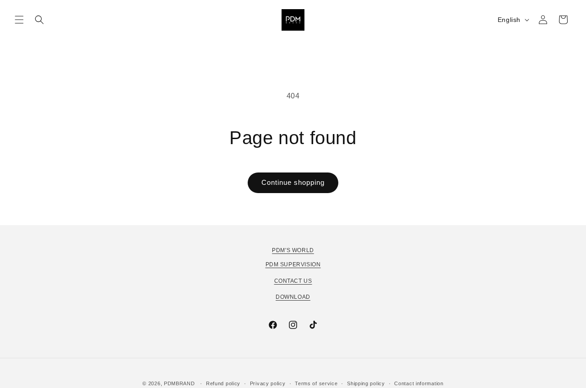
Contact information (418, 383)
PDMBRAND (179, 383)
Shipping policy (366, 383)
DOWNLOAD (293, 297)
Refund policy (223, 383)
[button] (19, 20)
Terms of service (316, 383)
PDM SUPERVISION (293, 264)
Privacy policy (268, 383)
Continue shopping (293, 182)
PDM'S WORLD (293, 250)
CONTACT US (293, 281)
